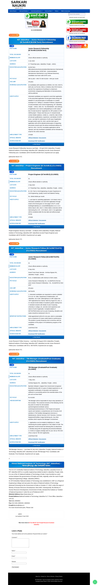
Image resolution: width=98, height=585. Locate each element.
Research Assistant (49, 522)
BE (34, 522)
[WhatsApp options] (95, 582)
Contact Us (43, 576)
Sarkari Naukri (19, 3)
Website (14, 561)
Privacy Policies (58, 576)
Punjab (41, 522)
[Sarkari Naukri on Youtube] (77, 30)
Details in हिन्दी (15, 35)
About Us (38, 576)
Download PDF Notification (36, 141)
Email (13, 556)
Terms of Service (50, 576)
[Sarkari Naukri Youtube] (36, 23)
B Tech (31, 522)
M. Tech (37, 522)
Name (13, 550)
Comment (14, 537)
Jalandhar (36, 524)
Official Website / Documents (37, 138)
